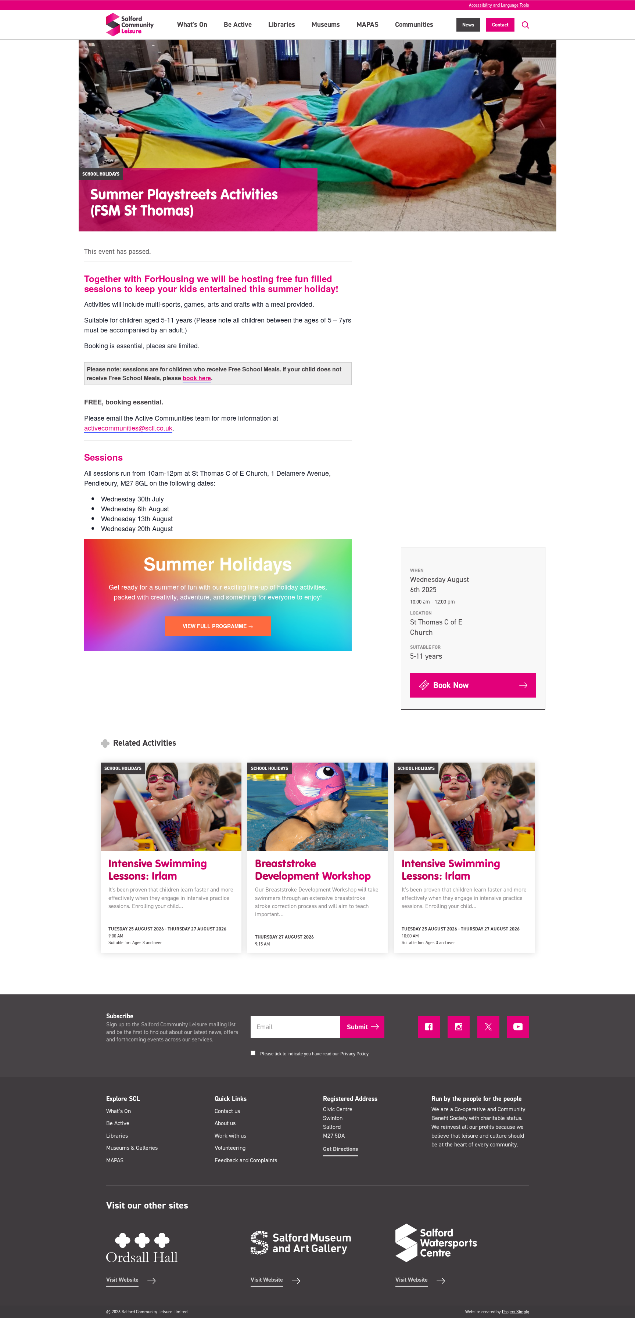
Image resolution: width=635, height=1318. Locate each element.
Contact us (227, 1111)
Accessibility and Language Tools (499, 5)
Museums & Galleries (132, 1148)
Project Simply (515, 1312)
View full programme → (218, 626)
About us (225, 1123)
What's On (192, 24)
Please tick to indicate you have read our (314, 1054)
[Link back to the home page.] (130, 24)
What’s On (118, 1111)
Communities (414, 24)
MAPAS (367, 24)
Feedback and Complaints (246, 1160)
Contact (500, 24)
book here (197, 378)
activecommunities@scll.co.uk (128, 427)
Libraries (281, 24)
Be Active (238, 24)
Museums (326, 24)
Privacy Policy (354, 1054)
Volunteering (230, 1148)
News (468, 24)
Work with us (230, 1135)
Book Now (450, 685)
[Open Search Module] (521, 25)
